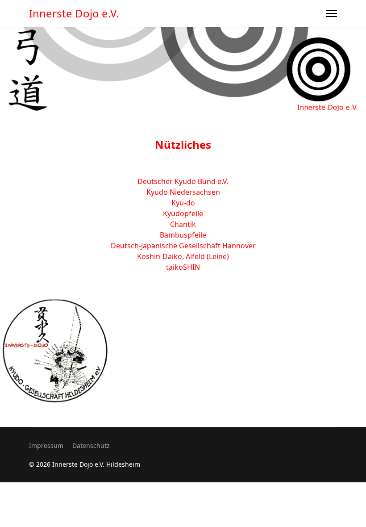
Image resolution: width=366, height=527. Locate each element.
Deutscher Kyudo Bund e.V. (183, 181)
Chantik (183, 224)
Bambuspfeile (183, 235)
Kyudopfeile (183, 213)
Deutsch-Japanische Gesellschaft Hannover (183, 246)
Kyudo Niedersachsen (183, 192)
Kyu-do (183, 203)
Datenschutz (91, 445)
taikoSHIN (183, 267)
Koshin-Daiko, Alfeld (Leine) (183, 256)
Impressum (46, 445)
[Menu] (331, 13)
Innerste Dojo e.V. (74, 13)
